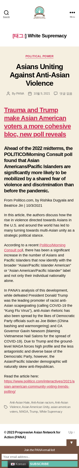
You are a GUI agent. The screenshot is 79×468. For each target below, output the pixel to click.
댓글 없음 (66, 93)
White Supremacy (51, 411)
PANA (20, 93)
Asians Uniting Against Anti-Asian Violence (39, 74)
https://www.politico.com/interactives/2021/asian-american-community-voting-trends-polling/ (39, 386)
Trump (34, 411)
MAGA (23, 411)
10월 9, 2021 (42, 93)
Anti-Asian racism (42, 402)
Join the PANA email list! (39, 450)
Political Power (40, 56)
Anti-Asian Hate (20, 402)
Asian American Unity (35, 407)
